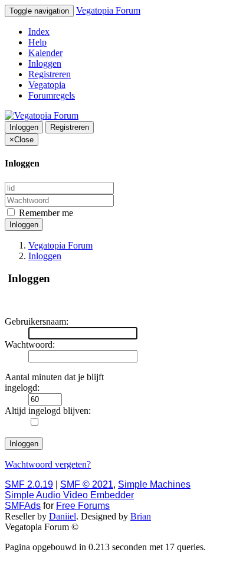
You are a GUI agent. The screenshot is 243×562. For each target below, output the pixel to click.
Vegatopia (46, 85)
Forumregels (51, 95)
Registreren (49, 74)
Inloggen (44, 63)
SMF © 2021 (86, 484)
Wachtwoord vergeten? (48, 464)
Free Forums (83, 506)
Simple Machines (154, 484)
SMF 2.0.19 (29, 484)
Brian (140, 516)
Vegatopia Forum (108, 10)
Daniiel (62, 516)
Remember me (45, 213)
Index (39, 32)
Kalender (45, 53)
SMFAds (23, 506)
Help (37, 42)
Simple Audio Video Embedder (69, 495)
